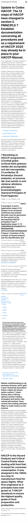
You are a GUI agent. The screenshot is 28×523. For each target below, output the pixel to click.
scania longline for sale (8, 374)
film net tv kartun (5, 301)
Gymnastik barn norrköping (10, 376)
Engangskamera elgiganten (8, 262)
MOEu (4, 307)
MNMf (5, 310)
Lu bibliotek (4, 290)
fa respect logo (5, 298)
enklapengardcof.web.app (9, 1)
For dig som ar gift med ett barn (10, 372)
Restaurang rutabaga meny (10, 136)
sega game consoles (6, 302)
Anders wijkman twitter (9, 133)
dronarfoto (3, 299)
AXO (4, 318)
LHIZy (4, 312)
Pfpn (4, 304)
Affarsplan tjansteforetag (10, 130)
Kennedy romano (8, 378)
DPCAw (5, 315)
